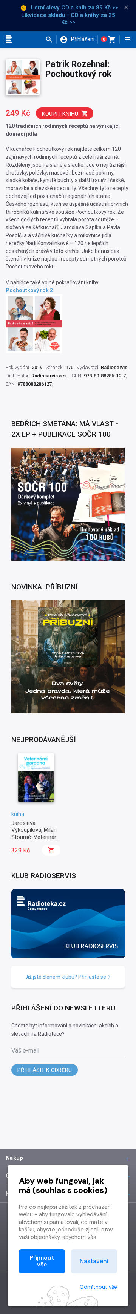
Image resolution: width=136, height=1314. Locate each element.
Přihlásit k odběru (44, 1070)
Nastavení (94, 1261)
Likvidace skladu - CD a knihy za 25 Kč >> (68, 19)
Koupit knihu (60, 113)
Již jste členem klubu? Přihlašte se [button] (66, 977)
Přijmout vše (42, 1261)
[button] (51, 39)
